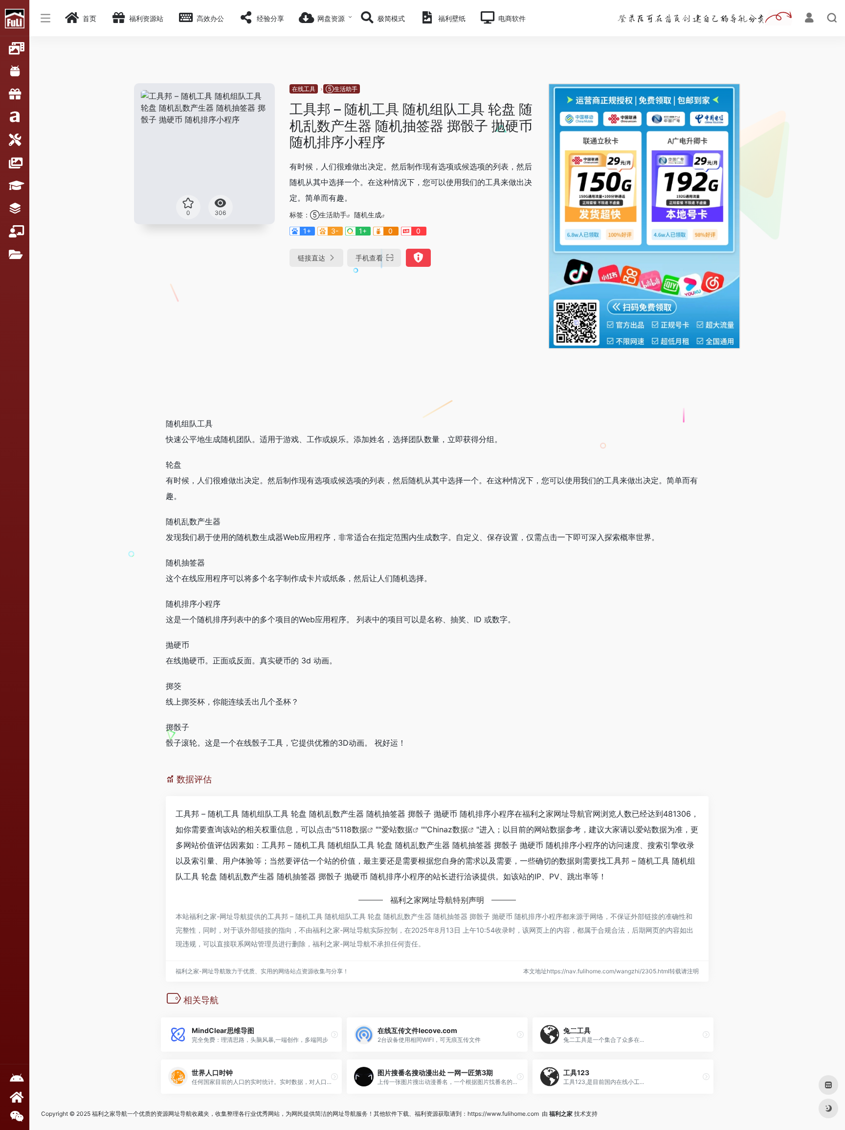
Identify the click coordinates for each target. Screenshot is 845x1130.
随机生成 (367, 215)
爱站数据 (397, 829)
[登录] (809, 19)
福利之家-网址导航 (218, 916)
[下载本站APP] (14, 1078)
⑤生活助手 (341, 89)
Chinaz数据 (447, 829)
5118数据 (351, 829)
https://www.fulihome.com (503, 1113)
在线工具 (303, 89)
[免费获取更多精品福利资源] (14, 1097)
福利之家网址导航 (553, 814)
